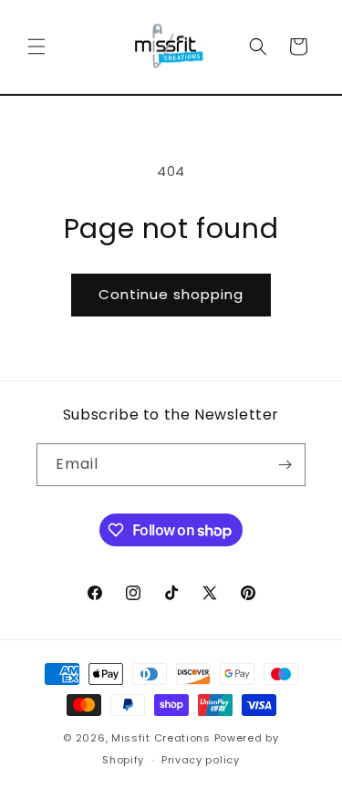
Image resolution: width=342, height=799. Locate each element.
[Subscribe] (284, 464)
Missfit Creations (161, 738)
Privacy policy (200, 759)
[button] (36, 46)
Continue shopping (171, 294)
